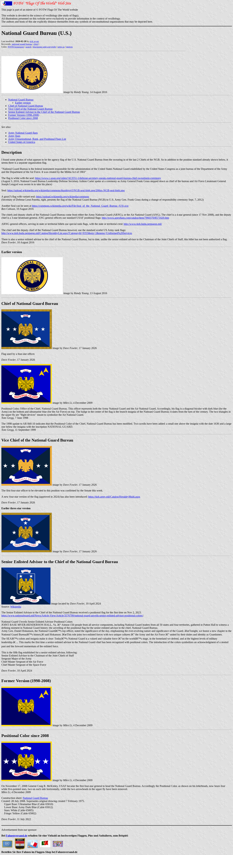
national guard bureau (22, 44)
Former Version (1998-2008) (23, 115)
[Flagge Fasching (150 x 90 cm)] (58, 842)
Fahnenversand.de (16, 835)
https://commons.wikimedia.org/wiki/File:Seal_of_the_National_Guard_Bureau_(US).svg (80, 205)
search (28, 46)
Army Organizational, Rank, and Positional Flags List (37, 138)
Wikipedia (15, 606)
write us (61, 46)
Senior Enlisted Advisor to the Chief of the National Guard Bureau (44, 111)
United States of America (21, 142)
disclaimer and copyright (44, 46)
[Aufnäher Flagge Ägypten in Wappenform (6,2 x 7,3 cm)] (20, 842)
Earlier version (23, 102)
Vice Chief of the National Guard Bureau (30, 108)
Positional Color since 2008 (23, 118)
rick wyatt (34, 41)
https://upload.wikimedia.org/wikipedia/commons (62, 196)
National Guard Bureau (20, 99)
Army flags (14, 135)
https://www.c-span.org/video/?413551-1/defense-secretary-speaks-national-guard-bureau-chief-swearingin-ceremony (98, 178)
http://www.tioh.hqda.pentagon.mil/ (143, 223)
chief (36, 44)
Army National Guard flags (23, 132)
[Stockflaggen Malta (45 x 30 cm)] (33, 842)
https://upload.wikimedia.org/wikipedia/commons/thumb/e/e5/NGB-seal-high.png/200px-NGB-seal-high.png (66, 190)
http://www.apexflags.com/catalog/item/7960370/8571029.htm (135, 217)
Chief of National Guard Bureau (25, 105)
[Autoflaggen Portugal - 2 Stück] (45, 842)
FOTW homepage (16, 46)
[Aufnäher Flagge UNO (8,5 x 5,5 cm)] (7, 842)
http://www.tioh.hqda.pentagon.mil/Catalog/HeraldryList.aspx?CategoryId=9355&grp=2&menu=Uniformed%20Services (66, 233)
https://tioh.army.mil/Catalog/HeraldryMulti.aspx (114, 496)
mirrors (69, 46)
